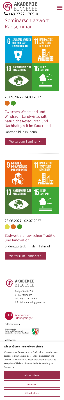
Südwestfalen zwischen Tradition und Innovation (31, 237)
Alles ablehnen (32, 393)
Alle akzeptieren (32, 375)
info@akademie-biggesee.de (30, 302)
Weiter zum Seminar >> (25, 141)
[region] (32, 370)
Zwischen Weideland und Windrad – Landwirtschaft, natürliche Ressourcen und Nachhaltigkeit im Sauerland (28, 118)
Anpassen (32, 384)
